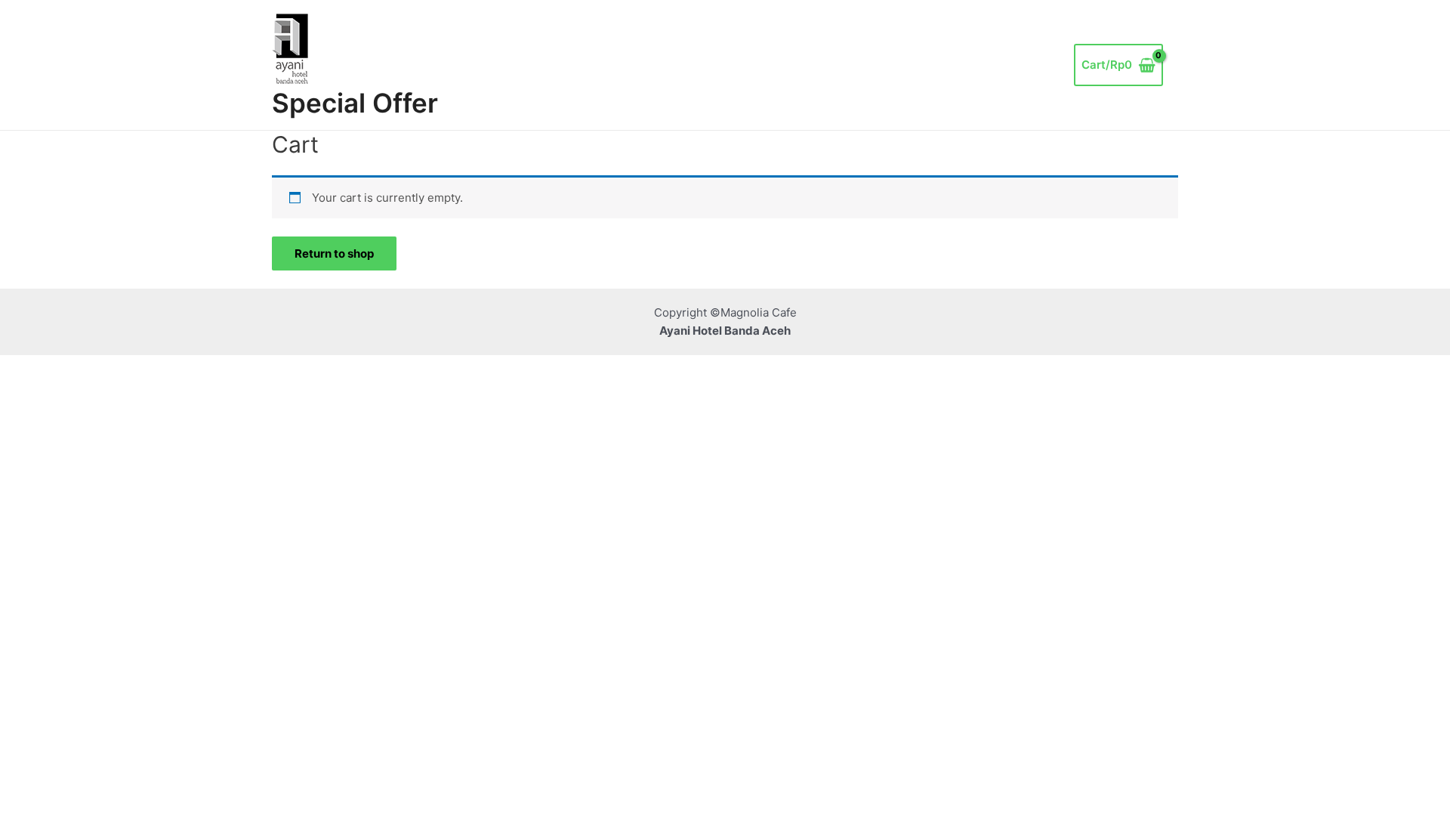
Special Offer (355, 103)
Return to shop (334, 253)
